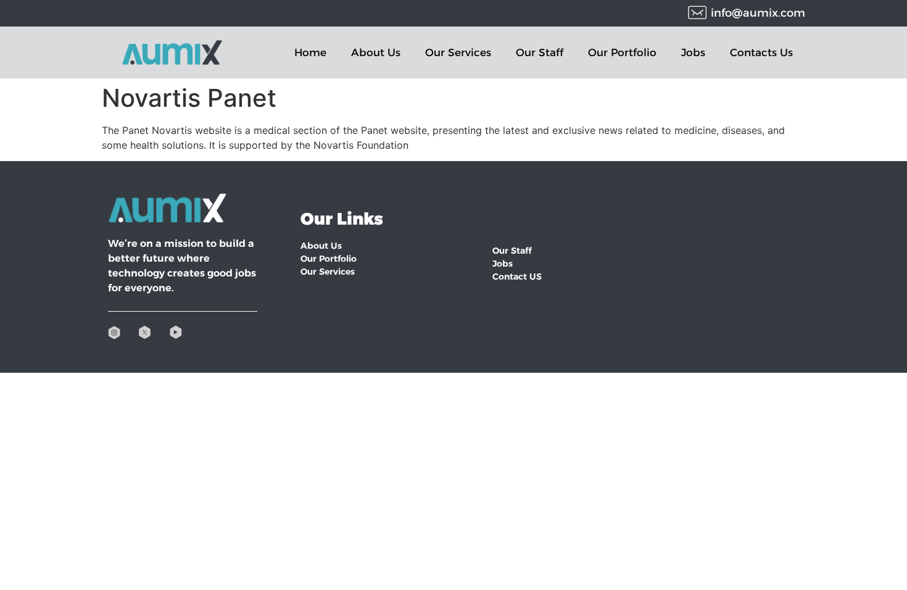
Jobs (693, 52)
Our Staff (539, 52)
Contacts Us (761, 52)
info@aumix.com (758, 13)
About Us (375, 52)
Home (310, 52)
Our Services (458, 52)
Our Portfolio (622, 52)
